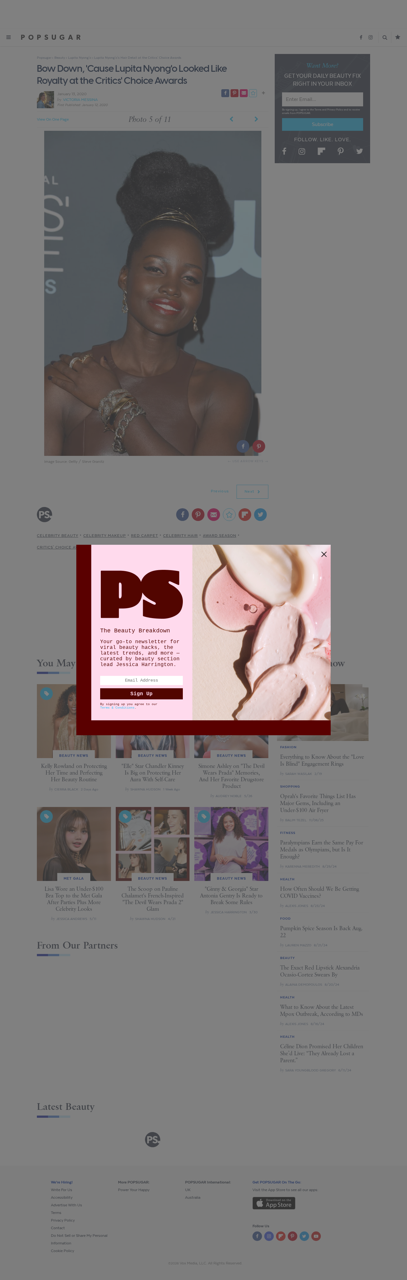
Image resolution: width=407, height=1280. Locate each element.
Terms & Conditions (117, 708)
